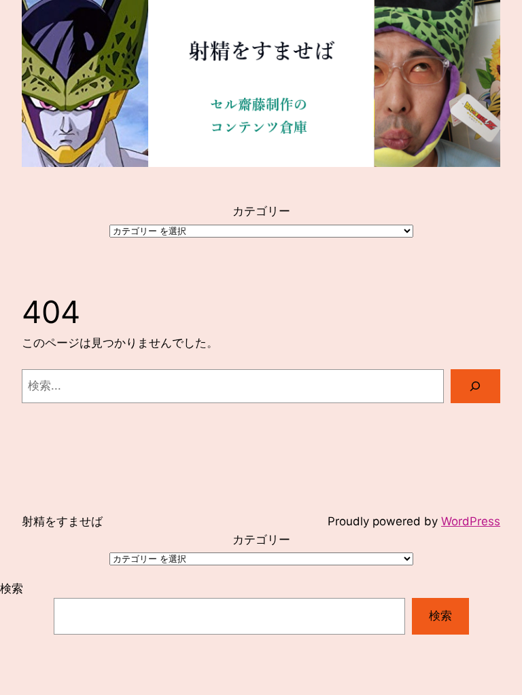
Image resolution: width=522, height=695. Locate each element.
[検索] (475, 386)
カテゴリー (261, 211)
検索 (11, 588)
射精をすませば (62, 521)
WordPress (470, 521)
